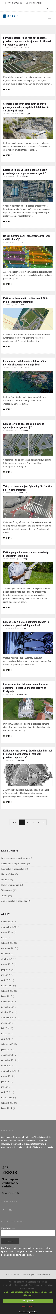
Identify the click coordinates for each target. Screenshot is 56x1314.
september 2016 (9, 1017)
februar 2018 (7, 943)
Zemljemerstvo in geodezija (14, 901)
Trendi (4, 895)
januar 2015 (6, 1108)
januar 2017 (6, 996)
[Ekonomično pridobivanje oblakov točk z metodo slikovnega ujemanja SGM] (28, 392)
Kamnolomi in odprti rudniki (13, 863)
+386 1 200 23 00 (14, 3)
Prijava (10, 1241)
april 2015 (5, 1092)
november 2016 (8, 1007)
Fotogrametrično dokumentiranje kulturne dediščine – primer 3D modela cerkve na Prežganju (25, 688)
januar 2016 (6, 1049)
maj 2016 (5, 1033)
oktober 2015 (7, 1065)
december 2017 (8, 948)
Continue (7, 89)
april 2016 (5, 1039)
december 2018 (8, 921)
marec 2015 (6, 1097)
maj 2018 (5, 937)
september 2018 (9, 927)
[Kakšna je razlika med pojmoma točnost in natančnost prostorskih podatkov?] (28, 653)
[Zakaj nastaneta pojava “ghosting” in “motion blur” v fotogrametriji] (28, 517)
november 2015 (8, 1060)
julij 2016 (5, 1028)
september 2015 (9, 1071)
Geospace (6, 1137)
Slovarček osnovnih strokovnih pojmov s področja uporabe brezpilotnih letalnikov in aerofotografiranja (26, 107)
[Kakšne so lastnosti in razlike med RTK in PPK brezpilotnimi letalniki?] (28, 329)
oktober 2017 (7, 959)
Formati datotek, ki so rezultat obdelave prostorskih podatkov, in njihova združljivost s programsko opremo (27, 41)
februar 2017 (7, 991)
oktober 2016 (7, 1012)
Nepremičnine (7, 874)
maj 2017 (5, 975)
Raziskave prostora (10, 885)
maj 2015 (5, 1087)
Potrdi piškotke (28, 1301)
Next (14, 822)
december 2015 (8, 1055)
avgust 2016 (7, 1023)
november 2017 (8, 953)
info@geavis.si (35, 3)
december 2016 (8, 1001)
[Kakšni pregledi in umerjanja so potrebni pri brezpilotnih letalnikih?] (28, 583)
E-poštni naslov (8, 1228)
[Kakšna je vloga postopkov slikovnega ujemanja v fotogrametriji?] (28, 455)
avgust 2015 (7, 1076)
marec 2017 (6, 985)
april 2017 (5, 980)
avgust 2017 (7, 964)
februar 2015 (7, 1103)
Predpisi (5, 879)
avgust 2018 (7, 932)
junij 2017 (5, 969)
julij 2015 (5, 1081)
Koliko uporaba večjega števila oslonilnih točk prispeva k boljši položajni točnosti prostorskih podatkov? (27, 754)
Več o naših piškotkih (28, 1312)
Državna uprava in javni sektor (14, 858)
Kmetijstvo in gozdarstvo (12, 869)
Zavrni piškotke (28, 1307)
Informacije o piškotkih (33, 1274)
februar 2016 (7, 1044)
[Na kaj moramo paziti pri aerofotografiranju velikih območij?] (28, 267)
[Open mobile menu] (50, 18)
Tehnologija (6, 890)
